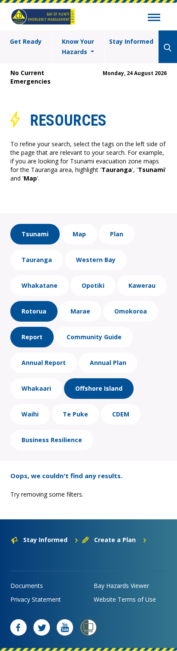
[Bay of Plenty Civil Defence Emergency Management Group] (43, 16)
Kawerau (142, 285)
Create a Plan (114, 540)
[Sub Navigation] (154, 18)
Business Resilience (51, 440)
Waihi (30, 414)
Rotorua (33, 311)
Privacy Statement (35, 599)
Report (32, 337)
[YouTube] (65, 627)
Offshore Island (98, 388)
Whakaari (36, 388)
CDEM (120, 414)
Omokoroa (130, 311)
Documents (26, 586)
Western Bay (96, 260)
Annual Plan (108, 363)
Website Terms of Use (125, 599)
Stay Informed (131, 41)
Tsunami (35, 234)
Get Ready (26, 41)
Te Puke (75, 414)
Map (79, 234)
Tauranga (36, 260)
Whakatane (39, 285)
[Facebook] (18, 627)
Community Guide (94, 337)
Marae (80, 311)
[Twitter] (42, 627)
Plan (116, 234)
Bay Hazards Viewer (121, 586)
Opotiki (93, 285)
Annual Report (43, 363)
